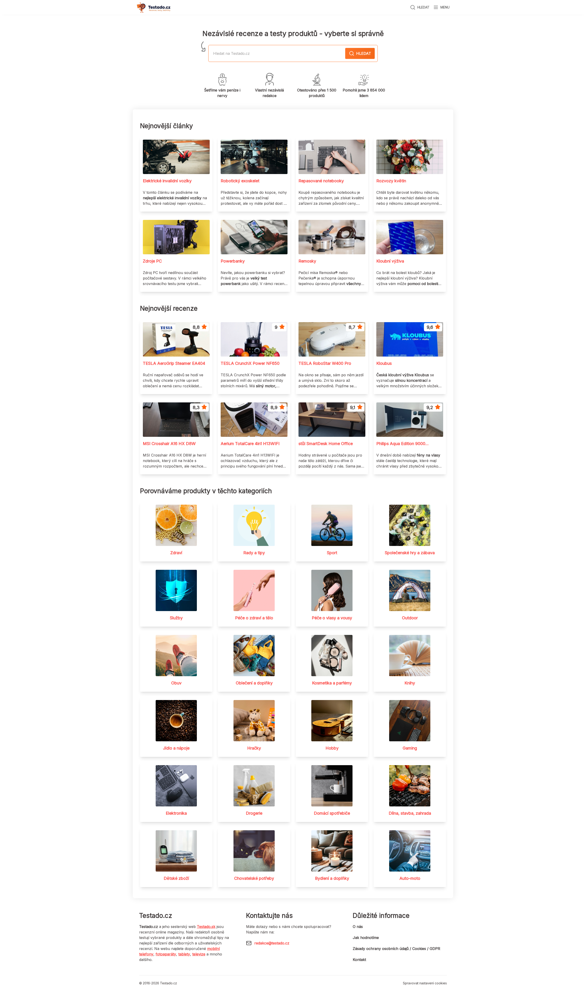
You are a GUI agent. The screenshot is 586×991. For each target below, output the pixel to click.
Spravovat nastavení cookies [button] (425, 983)
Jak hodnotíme (366, 937)
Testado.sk (206, 926)
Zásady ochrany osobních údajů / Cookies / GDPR (396, 948)
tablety (184, 954)
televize (198, 954)
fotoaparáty (166, 954)
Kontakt (359, 959)
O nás (358, 926)
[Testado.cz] (153, 7)
